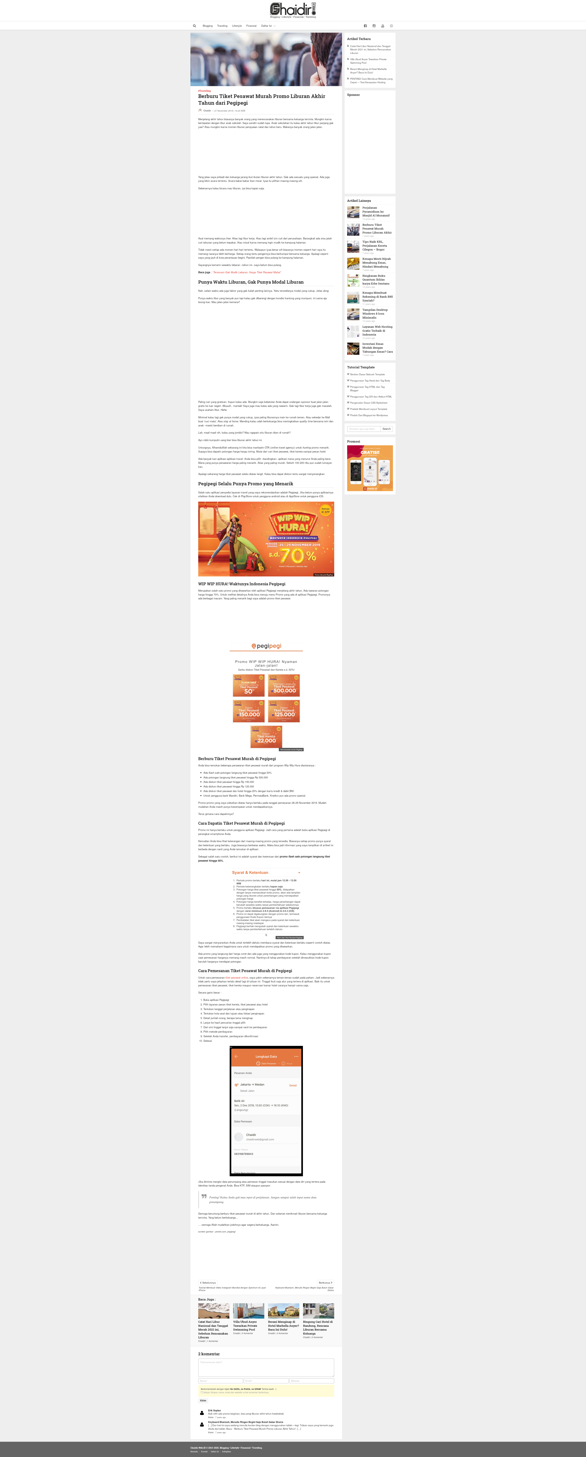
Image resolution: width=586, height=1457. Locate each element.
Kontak (204, 1451)
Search (387, 429)
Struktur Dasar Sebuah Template (367, 374)
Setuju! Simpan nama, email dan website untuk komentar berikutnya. (236, 1392)
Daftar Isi (266, 25)
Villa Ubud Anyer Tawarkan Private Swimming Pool (245, 1325)
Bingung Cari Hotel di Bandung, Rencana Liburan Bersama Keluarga (318, 1327)
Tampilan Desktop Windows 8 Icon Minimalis (375, 313)
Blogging (208, 25)
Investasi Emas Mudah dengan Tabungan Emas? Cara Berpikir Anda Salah (377, 348)
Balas (210, 1417)
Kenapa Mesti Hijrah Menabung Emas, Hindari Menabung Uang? (376, 263)
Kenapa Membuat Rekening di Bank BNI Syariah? (377, 296)
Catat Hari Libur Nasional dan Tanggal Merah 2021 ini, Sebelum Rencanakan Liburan (213, 1329)
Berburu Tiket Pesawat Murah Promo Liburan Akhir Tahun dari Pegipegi (377, 228)
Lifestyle (237, 25)
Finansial (251, 25)
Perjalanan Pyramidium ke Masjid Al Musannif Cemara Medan (376, 211)
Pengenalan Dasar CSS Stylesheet (368, 402)
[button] (194, 25)
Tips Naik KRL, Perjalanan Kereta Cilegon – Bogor (374, 245)
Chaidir (207, 110)
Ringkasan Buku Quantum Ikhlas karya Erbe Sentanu (375, 279)
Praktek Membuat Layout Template (368, 409)
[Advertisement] (266, 153)
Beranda (194, 1451)
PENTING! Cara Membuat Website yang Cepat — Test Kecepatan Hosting (371, 80)
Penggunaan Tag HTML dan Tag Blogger (367, 388)
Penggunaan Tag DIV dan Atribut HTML (371, 396)
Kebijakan (226, 1451)
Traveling (222, 25)
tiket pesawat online (236, 977)
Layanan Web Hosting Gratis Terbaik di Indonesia (377, 330)
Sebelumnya (209, 1282)
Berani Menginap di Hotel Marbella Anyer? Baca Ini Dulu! (283, 1325)
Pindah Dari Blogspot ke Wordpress (369, 415)
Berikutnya (324, 1282)
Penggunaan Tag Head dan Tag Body (370, 380)
